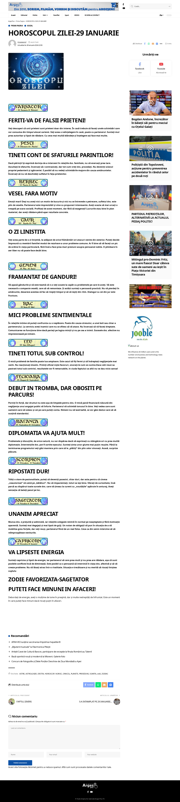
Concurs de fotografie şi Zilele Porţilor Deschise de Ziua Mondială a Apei (46, 661)
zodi (99, 673)
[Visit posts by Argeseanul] (12, 44)
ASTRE (22, 673)
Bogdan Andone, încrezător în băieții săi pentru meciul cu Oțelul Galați (150, 123)
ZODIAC (105, 673)
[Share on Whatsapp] (149, 44)
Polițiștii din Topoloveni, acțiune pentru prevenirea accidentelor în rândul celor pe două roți (150, 170)
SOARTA (93, 673)
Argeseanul (22, 42)
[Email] (153, 44)
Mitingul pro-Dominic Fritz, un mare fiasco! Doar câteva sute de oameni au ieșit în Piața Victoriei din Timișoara (150, 266)
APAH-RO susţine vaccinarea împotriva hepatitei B (35, 641)
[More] (161, 44)
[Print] (157, 44)
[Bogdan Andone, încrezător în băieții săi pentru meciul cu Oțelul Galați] (150, 103)
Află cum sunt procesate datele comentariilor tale (86, 767)
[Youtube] (161, 68)
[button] (161, 15)
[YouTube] (124, 8)
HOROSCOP (50, 673)
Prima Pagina (17, 26)
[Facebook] (123, 4)
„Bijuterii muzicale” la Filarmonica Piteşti (30, 646)
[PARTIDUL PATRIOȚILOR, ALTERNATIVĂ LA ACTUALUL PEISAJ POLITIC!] (150, 197)
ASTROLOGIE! (31, 673)
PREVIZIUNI (84, 673)
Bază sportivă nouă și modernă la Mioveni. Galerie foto (38, 656)
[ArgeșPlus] (63, 6)
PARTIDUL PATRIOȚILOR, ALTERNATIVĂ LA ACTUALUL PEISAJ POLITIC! (150, 217)
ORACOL (66, 673)
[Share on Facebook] (145, 44)
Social (30, 26)
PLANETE (74, 673)
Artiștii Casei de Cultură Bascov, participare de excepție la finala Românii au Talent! (51, 651)
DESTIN (41, 673)
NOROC (58, 673)
